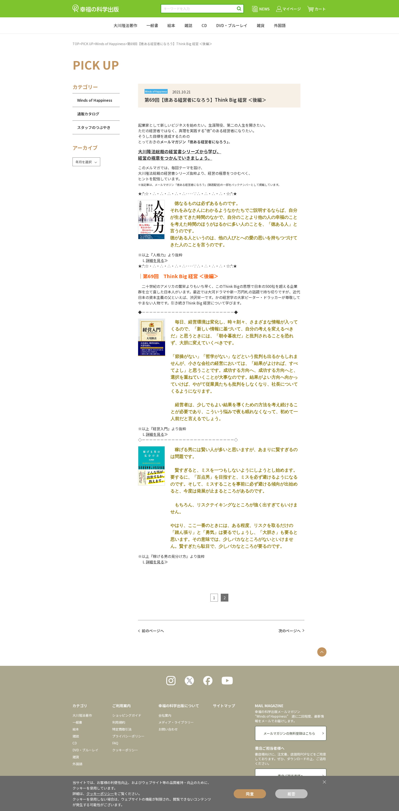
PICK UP (87, 43)
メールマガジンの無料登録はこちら (289, 733)
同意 (250, 794)
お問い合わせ (168, 729)
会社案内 (164, 715)
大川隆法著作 (125, 25)
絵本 (171, 25)
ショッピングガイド (126, 715)
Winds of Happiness (110, 43)
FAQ (115, 743)
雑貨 (261, 25)
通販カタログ (88, 114)
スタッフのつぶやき (93, 127)
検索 (239, 8)
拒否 (291, 794)
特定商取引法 (122, 729)
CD (204, 25)
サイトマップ (224, 705)
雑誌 (188, 25)
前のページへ (153, 630)
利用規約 (118, 722)
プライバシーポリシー (128, 736)
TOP (76, 43)
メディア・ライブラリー (176, 722)
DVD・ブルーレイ (232, 25)
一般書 (152, 25)
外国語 (280, 25)
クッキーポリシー (125, 750)
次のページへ (289, 630)
